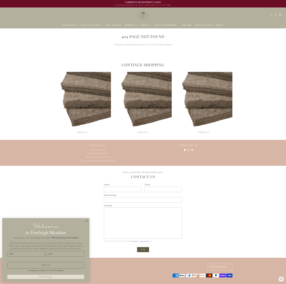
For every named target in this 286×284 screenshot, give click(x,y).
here (152, 44)
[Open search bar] (271, 15)
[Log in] (275, 15)
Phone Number (110, 195)
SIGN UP (45, 265)
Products (82, 132)
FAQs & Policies (204, 25)
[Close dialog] (86, 221)
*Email (147, 185)
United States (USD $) (218, 267)
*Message (108, 206)
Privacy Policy (134, 241)
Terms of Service (144, 241)
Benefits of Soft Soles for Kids (97, 157)
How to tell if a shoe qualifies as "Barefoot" (97, 161)
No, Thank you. (45, 277)
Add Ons (187, 25)
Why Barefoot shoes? (97, 150)
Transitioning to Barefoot (97, 153)
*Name (106, 185)
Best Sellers (113, 25)
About (220, 25)
